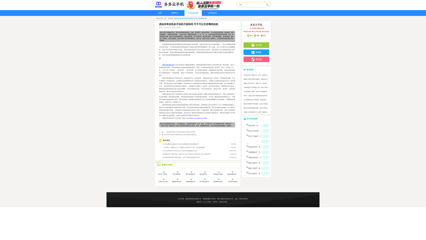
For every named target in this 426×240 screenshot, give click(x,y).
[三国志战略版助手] (258, 141)
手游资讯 (170, 18)
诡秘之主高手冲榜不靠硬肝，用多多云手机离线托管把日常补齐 (256, 79)
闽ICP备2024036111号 (225, 199)
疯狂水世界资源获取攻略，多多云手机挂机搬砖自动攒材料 (256, 108)
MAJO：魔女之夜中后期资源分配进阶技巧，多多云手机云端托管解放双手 (256, 95)
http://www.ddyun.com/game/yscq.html (194, 118)
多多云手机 (159, 18)
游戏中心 (174, 13)
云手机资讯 (212, 13)
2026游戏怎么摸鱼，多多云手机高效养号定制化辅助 (256, 91)
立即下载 (265, 125)
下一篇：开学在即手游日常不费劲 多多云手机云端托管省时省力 (178, 134)
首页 (160, 13)
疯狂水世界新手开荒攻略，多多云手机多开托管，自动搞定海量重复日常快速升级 (256, 104)
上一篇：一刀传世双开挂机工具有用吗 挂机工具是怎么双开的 (177, 132)
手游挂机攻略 (193, 13)
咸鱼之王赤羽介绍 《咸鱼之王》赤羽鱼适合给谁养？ (256, 83)
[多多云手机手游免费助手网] (169, 4)
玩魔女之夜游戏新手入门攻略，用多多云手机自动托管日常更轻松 (256, 112)
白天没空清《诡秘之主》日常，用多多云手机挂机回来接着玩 (256, 75)
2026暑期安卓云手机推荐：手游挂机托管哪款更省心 (256, 100)
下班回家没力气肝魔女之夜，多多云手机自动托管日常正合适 (256, 87)
